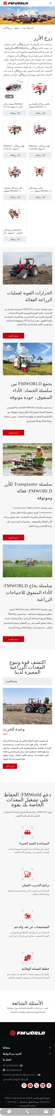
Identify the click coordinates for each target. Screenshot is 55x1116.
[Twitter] (36, 1085)
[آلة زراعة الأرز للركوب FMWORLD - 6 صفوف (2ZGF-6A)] (15, 170)
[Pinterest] (24, 1085)
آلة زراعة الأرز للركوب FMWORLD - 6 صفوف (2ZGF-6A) (13, 189)
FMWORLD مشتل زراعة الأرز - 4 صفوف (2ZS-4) (13, 105)
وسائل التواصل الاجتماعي (14, 1079)
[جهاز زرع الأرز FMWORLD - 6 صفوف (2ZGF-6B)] (40, 128)
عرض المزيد (13, 335)
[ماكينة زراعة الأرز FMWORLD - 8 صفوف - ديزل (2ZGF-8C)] (40, 170)
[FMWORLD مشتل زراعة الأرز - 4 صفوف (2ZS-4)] (15, 86)
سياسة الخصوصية (27, 1105)
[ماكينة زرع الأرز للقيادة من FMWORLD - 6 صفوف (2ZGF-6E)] (40, 87)
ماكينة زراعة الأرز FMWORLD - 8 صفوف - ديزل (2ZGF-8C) (40, 189)
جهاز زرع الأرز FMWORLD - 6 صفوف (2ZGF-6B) (39, 147)
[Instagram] (30, 1085)
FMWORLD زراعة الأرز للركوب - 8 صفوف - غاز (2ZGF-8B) (13, 231)
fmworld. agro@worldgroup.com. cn (20, 1074)
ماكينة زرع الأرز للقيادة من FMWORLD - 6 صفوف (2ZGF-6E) (39, 105)
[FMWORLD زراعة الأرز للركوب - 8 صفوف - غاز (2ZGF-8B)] (15, 212)
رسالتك (13, 113)
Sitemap (11, 1101)
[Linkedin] (42, 1085)
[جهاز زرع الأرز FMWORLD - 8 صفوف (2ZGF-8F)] (15, 128)
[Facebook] (48, 1085)
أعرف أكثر (10, 766)
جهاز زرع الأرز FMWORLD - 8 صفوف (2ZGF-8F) (14, 147)
